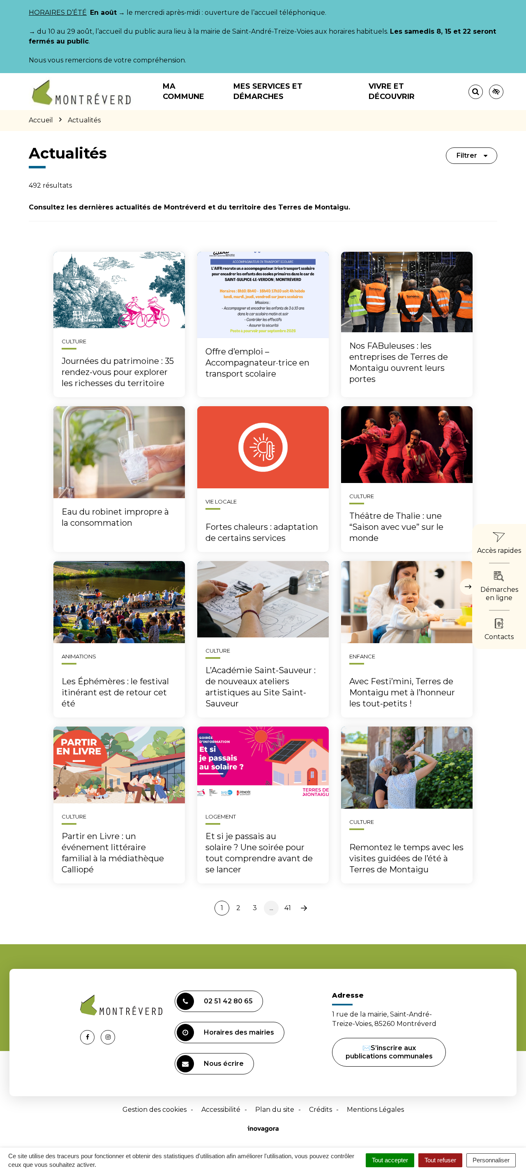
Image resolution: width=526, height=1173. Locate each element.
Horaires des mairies (239, 1032)
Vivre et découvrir (392, 91)
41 (287, 908)
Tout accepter (390, 1160)
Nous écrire (224, 1063)
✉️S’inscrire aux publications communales (389, 1052)
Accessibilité (220, 1109)
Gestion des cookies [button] (154, 1109)
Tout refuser (440, 1160)
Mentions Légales (375, 1109)
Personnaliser (491, 1160)
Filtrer (467, 155)
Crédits (320, 1109)
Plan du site (274, 1109)
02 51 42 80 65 (228, 1001)
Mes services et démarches (267, 91)
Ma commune (183, 91)
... (271, 908)
